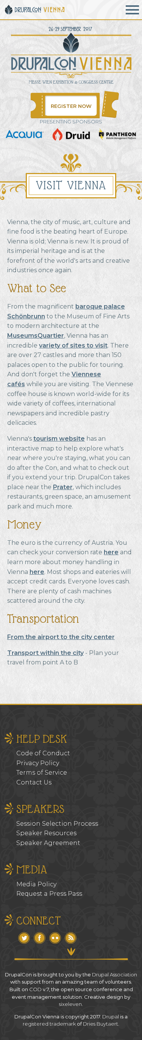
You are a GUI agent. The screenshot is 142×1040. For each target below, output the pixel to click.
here (111, 552)
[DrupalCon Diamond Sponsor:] (25, 136)
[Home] (35, 9)
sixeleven (70, 1004)
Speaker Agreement (48, 843)
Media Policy (36, 884)
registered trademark (49, 1024)
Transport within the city (45, 652)
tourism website (59, 438)
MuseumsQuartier (35, 335)
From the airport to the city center (61, 637)
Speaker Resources (46, 833)
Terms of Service (41, 772)
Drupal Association (114, 974)
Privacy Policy (37, 763)
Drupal (110, 1016)
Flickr (55, 938)
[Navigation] (132, 9)
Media (31, 869)
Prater (63, 487)
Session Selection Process (57, 823)
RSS (70, 938)
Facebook (39, 938)
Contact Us (33, 782)
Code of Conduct (43, 753)
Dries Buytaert (100, 1024)
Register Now (71, 106)
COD (35, 989)
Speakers (40, 809)
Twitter (24, 938)
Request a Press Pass (49, 893)
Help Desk (41, 739)
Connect (38, 920)
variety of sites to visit (73, 345)
